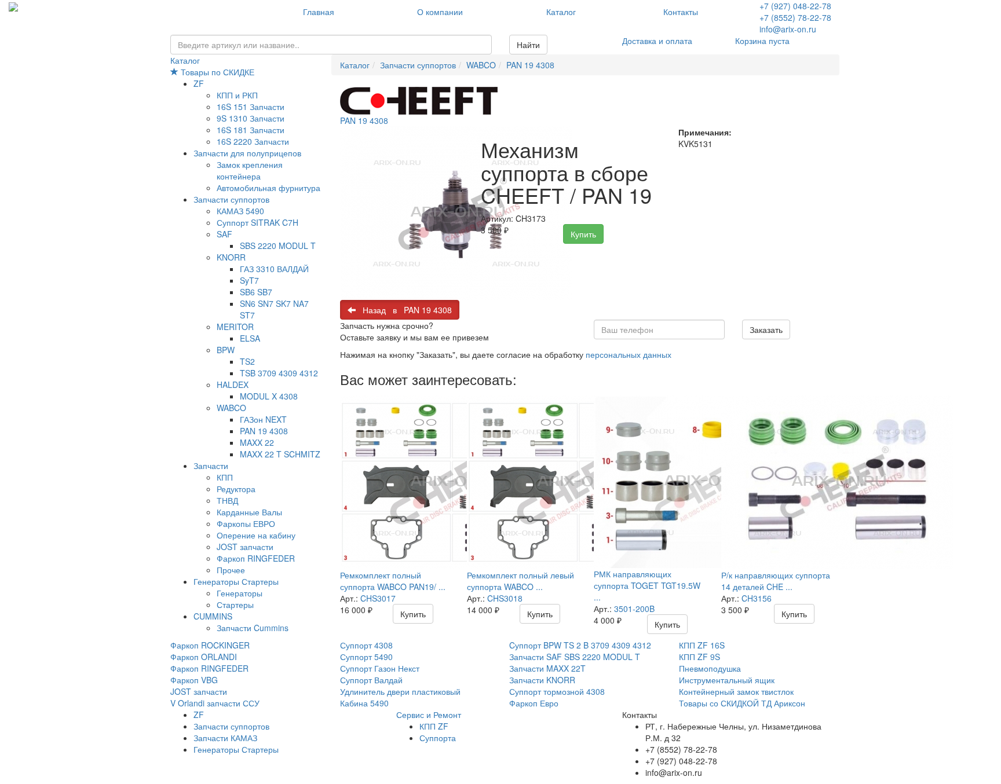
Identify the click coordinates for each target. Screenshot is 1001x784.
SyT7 (249, 280)
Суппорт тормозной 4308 (557, 691)
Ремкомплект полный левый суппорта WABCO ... (520, 580)
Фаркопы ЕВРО (246, 523)
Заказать (766, 329)
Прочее (231, 570)
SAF (224, 234)
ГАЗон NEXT (263, 419)
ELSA (250, 338)
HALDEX (233, 384)
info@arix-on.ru (787, 29)
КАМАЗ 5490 (240, 211)
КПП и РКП (237, 95)
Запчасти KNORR (542, 680)
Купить (583, 234)
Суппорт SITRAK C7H (257, 222)
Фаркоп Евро (533, 703)
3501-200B (634, 608)
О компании (440, 11)
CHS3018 (505, 598)
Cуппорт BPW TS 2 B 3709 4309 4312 (580, 645)
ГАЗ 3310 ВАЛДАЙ (274, 268)
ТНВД (227, 500)
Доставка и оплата (657, 40)
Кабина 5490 (364, 703)
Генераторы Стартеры (236, 581)
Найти (528, 44)
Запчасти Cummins (252, 627)
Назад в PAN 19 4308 (404, 310)
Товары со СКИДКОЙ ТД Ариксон (742, 703)
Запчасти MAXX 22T (547, 668)
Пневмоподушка (710, 668)
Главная (318, 11)
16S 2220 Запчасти (253, 141)
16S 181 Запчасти (250, 129)
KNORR (231, 257)
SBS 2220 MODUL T (278, 245)
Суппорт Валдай (371, 680)
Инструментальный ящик (727, 680)
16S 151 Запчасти (250, 106)
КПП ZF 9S (699, 656)
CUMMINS (212, 616)
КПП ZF (433, 726)
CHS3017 (378, 598)
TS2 (247, 361)
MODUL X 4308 (269, 396)
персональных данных (628, 354)
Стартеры (235, 604)
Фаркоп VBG (194, 680)
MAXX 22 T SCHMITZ (280, 454)
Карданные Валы (249, 512)
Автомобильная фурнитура (268, 187)
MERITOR (235, 326)
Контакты (680, 11)
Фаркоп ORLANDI (203, 656)
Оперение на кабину (256, 535)
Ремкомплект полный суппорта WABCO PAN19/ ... (392, 580)
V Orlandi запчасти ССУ (215, 703)
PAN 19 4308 (264, 431)
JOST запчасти (245, 546)
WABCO (231, 407)
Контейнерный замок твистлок (736, 691)
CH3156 (756, 598)
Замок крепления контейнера (250, 170)
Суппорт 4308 (366, 645)
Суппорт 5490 (366, 656)
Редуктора (236, 488)
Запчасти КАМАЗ (225, 737)
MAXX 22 (257, 442)
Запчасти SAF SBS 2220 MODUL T (574, 656)
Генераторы (239, 593)
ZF (198, 83)
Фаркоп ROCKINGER (210, 645)
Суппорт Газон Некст (379, 668)
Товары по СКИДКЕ (216, 72)
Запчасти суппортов (231, 199)
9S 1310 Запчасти (250, 118)
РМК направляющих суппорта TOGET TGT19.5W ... (647, 585)
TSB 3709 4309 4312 (279, 373)
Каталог (561, 11)
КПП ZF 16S (702, 645)
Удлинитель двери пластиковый (400, 691)
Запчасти (210, 465)
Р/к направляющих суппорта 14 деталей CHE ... (775, 580)
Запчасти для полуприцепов (247, 153)
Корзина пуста (762, 40)
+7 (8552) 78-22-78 (795, 17)
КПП (225, 477)
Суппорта (437, 737)
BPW (226, 350)
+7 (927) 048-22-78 (795, 6)
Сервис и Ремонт (428, 714)
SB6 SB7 (256, 292)
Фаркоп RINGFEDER (256, 558)
